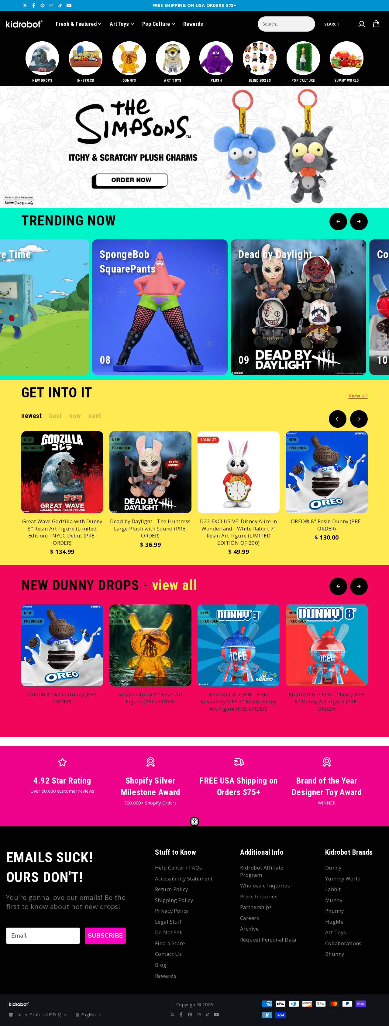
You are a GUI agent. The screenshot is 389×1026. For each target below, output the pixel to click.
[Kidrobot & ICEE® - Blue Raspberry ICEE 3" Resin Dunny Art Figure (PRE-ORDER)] (239, 645)
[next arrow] (368, 187)
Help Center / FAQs (178, 867)
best (55, 416)
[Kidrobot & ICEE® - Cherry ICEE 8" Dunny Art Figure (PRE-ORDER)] (327, 645)
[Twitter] (25, 5)
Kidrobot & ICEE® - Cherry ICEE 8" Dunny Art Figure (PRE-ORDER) (327, 701)
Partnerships (256, 907)
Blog (161, 964)
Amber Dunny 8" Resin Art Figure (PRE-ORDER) (150, 698)
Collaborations (343, 943)
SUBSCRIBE (105, 936)
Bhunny (334, 953)
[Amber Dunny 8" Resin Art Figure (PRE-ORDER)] (150, 645)
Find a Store (170, 943)
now (75, 416)
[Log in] (361, 24)
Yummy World (343, 878)
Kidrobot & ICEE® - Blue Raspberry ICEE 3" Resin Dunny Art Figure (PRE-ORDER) (238, 701)
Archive (249, 928)
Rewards (193, 24)
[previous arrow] (349, 187)
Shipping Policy (174, 900)
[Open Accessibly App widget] (194, 821)
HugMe (334, 921)
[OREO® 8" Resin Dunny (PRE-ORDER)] (327, 472)
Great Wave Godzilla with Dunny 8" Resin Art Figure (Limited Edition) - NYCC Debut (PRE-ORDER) (62, 532)
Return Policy (171, 889)
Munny (333, 900)
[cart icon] (376, 24)
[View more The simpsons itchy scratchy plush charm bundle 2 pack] (194, 147)
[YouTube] (69, 5)
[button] (332, 24)
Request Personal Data (268, 939)
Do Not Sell (169, 932)
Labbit (333, 889)
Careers (249, 917)
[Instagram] (51, 5)
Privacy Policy (172, 910)
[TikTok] (60, 5)
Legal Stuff (168, 921)
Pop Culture (156, 24)
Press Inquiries (258, 896)
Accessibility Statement (184, 878)
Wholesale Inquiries (265, 885)
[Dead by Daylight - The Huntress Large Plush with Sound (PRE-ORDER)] (150, 472)
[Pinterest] (42, 5)
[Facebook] (33, 5)
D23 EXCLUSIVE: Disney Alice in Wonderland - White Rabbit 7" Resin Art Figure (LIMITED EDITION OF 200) (238, 532)
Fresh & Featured (76, 24)
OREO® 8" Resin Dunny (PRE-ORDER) (327, 525)
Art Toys (119, 24)
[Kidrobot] (24, 24)
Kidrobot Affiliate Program (262, 871)
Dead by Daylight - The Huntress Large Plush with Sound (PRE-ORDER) (150, 528)
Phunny (334, 910)
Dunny (333, 867)
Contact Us (168, 953)
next (94, 416)
